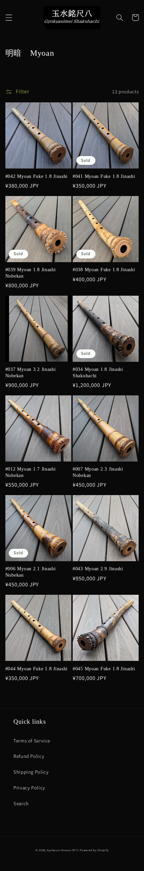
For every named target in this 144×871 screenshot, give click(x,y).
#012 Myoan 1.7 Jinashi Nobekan (30, 472)
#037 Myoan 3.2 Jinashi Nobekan (30, 372)
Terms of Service (31, 740)
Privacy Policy (29, 787)
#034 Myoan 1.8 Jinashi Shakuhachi (98, 372)
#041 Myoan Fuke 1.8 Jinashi (104, 176)
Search (21, 803)
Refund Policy (28, 756)
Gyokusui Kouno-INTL (63, 850)
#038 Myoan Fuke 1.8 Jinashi (104, 269)
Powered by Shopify (94, 850)
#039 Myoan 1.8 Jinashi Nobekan (30, 272)
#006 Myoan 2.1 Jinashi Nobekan (30, 571)
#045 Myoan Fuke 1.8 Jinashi (104, 668)
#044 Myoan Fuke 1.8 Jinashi (36, 668)
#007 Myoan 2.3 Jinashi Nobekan (98, 472)
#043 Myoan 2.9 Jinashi (98, 568)
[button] (8, 17)
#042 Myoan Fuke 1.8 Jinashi (36, 176)
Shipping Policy (31, 772)
